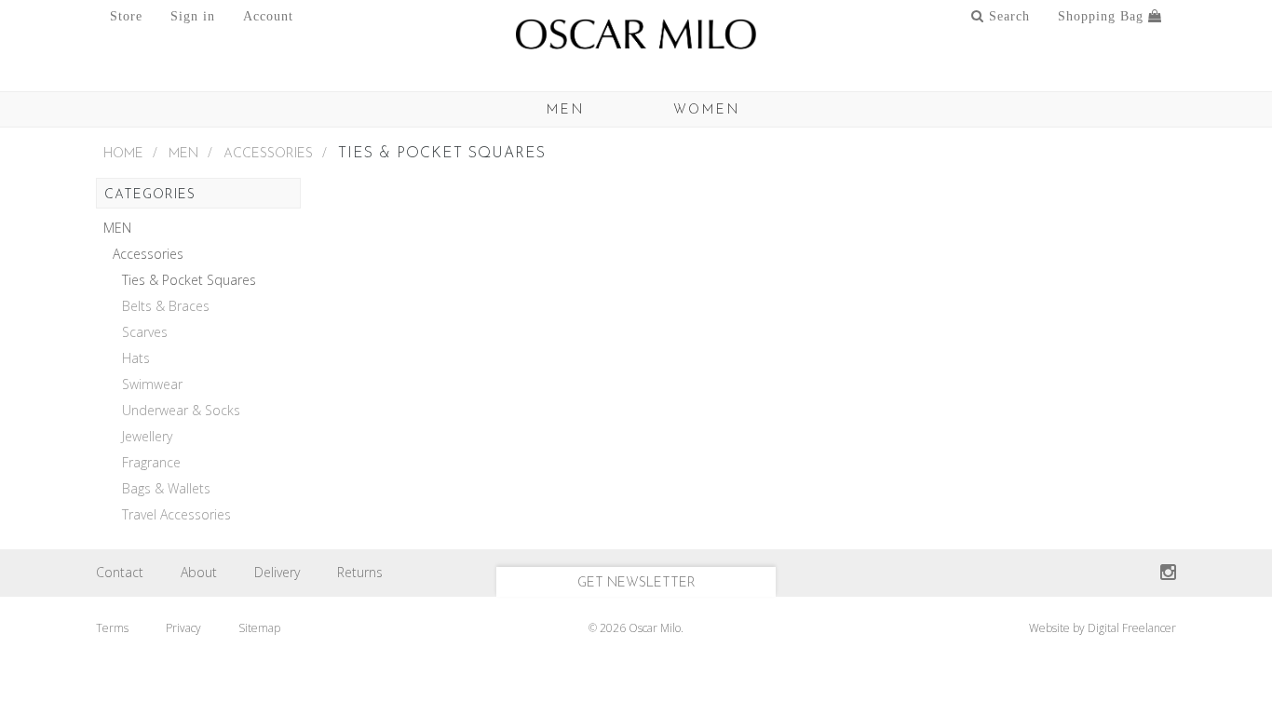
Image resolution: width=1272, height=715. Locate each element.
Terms (112, 628)
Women (706, 110)
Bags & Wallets (166, 488)
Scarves (145, 332)
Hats (136, 358)
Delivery (277, 572)
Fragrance (151, 462)
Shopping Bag (1103, 16)
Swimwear (152, 384)
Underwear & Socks (181, 410)
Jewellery (147, 436)
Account (268, 16)
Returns (360, 572)
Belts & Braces (166, 306)
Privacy (183, 628)
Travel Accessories (176, 514)
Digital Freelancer (1132, 628)
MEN (566, 110)
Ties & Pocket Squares (189, 280)
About (199, 572)
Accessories (268, 154)
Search (1007, 16)
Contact (119, 572)
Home (123, 154)
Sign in (192, 16)
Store (126, 16)
